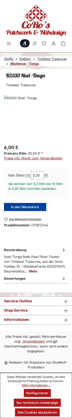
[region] (36, 118)
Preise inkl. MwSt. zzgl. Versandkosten (33, 158)
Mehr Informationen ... (36, 385)
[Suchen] (34, 43)
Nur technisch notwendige (37, 403)
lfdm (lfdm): (17, 175)
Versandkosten (33, 341)
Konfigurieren (37, 393)
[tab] (35, 260)
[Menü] (9, 43)
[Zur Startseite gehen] (36, 20)
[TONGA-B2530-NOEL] (36, 118)
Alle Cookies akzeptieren (37, 412)
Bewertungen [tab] (15, 279)
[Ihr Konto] (53, 43)
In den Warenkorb (25, 207)
